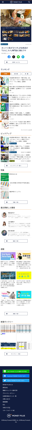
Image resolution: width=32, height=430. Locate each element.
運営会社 (5, 387)
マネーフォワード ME (9, 410)
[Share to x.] (13, 56)
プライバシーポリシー (9, 393)
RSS (4, 405)
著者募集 (5, 402)
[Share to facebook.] (9, 56)
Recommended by (24, 130)
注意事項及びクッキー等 (9, 396)
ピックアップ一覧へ (16, 165)
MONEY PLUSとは (8, 385)
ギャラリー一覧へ (16, 354)
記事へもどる (16, 62)
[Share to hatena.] (23, 56)
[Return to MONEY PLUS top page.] (16, 2)
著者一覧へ (16, 241)
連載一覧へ (16, 313)
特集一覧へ (16, 202)
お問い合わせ (6, 399)
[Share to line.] (18, 56)
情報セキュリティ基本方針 (10, 390)
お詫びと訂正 (6, 407)
